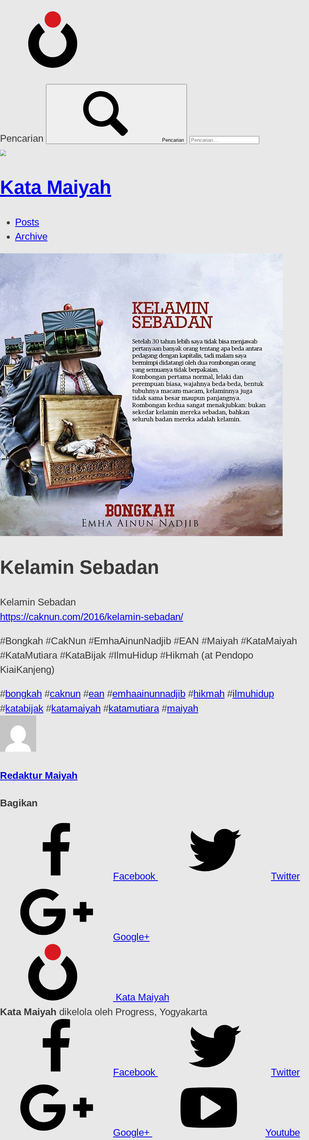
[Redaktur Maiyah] (18, 748)
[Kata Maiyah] (56, 64)
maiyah (182, 708)
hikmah (209, 693)
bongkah (23, 693)
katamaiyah (76, 708)
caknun (65, 693)
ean (96, 693)
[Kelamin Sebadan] (141, 532)
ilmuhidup (253, 693)
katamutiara (134, 708)
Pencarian (21, 138)
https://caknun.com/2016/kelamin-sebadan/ (91, 616)
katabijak (24, 708)
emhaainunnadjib (148, 693)
